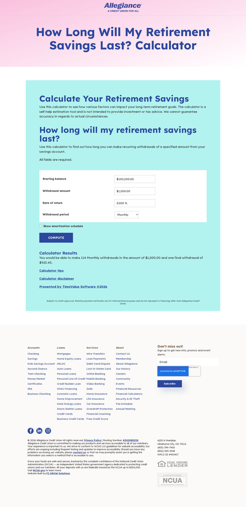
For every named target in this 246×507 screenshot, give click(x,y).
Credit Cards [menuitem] (65, 413)
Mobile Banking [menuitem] (96, 378)
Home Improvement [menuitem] (69, 398)
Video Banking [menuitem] (96, 383)
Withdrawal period (56, 214)
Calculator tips (51, 271)
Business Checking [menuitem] (39, 393)
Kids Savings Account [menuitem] (41, 363)
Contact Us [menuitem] (123, 353)
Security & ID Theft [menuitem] (128, 398)
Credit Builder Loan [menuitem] (69, 383)
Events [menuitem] (120, 383)
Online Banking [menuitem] (96, 373)
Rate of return (52, 203)
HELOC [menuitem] (61, 363)
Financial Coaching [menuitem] (98, 413)
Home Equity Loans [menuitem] (69, 358)
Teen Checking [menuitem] (37, 373)
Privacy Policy (92, 440)
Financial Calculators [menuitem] (129, 393)
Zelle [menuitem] (90, 388)
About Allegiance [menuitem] (127, 363)
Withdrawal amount (56, 191)
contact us (79, 452)
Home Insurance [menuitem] (97, 393)
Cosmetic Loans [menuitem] (67, 393)
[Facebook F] (31, 431)
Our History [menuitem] (123, 368)
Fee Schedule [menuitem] (124, 403)
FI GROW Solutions (58, 473)
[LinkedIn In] (39, 431)
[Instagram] (48, 431)
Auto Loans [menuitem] (64, 368)
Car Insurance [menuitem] (95, 403)
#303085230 (130, 440)
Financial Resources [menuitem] (128, 388)
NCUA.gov (39, 470)
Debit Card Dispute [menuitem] (98, 363)
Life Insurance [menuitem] (95, 398)
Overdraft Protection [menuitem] (100, 408)
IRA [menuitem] (30, 388)
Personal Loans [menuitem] (66, 373)
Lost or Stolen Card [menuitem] (99, 368)
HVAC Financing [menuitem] (67, 388)
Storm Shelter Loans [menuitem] (69, 408)
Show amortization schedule (63, 226)
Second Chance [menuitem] (37, 368)
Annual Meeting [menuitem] (125, 408)
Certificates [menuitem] (35, 383)
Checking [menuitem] (33, 353)
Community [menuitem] (123, 378)
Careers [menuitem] (121, 373)
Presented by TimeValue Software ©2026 (73, 287)
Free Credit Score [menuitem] (97, 418)
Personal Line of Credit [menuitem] (71, 378)
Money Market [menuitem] (36, 378)
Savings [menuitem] (32, 358)
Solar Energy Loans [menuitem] (69, 403)
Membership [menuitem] (123, 358)
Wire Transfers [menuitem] (96, 353)
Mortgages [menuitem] (64, 353)
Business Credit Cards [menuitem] (70, 418)
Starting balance (54, 178)
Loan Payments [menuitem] (96, 358)
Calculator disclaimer (56, 279)
